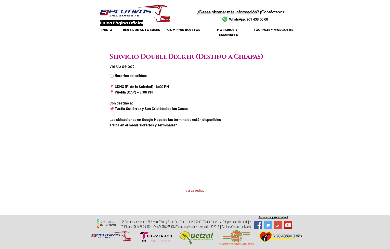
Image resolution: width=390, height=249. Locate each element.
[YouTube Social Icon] (288, 225)
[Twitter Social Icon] (268, 225)
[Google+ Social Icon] (278, 225)
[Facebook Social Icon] (258, 225)
